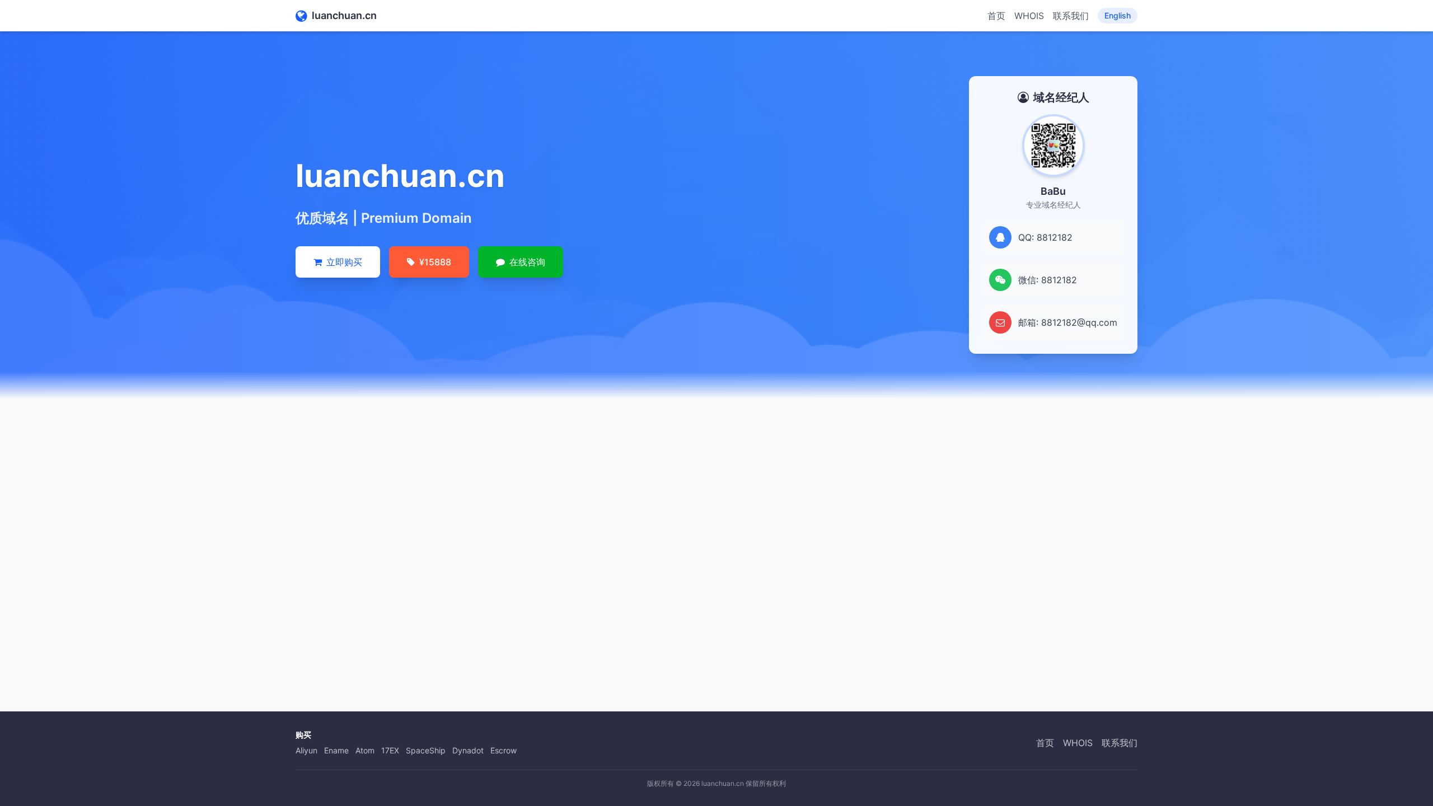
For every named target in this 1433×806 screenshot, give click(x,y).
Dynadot (468, 750)
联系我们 (1071, 15)
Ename (336, 750)
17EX (390, 750)
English (1117, 15)
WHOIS (1029, 15)
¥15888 (435, 262)
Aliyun (306, 750)
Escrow (503, 750)
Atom (364, 750)
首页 (996, 15)
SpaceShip (426, 750)
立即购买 (344, 262)
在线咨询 (527, 262)
